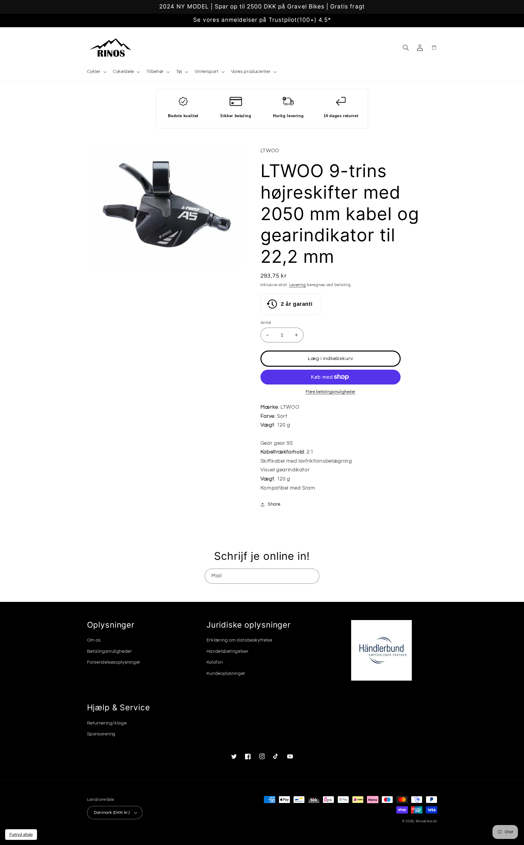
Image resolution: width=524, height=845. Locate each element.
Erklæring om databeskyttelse (239, 640)
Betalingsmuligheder (109, 651)
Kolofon (215, 662)
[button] (96, 72)
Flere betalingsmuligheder (330, 392)
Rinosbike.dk (426, 821)
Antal (265, 323)
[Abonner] (312, 576)
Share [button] (274, 504)
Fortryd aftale (21, 834)
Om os (94, 640)
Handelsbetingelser (227, 651)
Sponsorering (101, 734)
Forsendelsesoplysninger (114, 662)
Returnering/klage (107, 723)
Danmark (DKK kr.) (112, 812)
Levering (297, 285)
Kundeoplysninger (226, 673)
